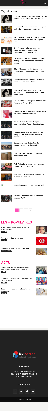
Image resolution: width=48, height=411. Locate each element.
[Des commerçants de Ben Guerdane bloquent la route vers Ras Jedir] (6, 146)
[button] (45, 3)
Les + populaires (16, 222)
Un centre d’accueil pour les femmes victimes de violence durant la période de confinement (29, 92)
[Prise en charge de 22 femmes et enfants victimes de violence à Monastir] (6, 82)
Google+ (31, 310)
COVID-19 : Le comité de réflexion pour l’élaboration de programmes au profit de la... (29, 71)
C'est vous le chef (7, 250)
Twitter (13, 310)
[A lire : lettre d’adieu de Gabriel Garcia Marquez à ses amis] (41, 230)
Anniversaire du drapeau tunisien (13, 238)
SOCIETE (4, 240)
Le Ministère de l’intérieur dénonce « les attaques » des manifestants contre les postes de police (28, 135)
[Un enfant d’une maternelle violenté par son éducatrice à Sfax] (6, 156)
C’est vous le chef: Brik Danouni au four (15, 249)
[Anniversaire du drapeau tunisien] (41, 241)
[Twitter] (27, 391)
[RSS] (21, 391)
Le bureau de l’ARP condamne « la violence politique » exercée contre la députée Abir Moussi (29, 61)
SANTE (3, 272)
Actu (5, 262)
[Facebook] (15, 391)
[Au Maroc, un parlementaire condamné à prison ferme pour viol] (6, 177)
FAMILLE (4, 293)
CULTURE (4, 231)
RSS (22, 310)
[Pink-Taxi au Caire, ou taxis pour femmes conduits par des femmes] (6, 167)
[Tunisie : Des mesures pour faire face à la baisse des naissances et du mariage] (41, 291)
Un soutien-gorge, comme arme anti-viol (29, 185)
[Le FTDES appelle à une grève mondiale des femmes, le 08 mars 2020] (6, 103)
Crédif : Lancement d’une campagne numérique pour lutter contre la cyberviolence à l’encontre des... (27, 50)
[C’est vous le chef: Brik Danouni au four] (41, 251)
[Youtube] (33, 391)
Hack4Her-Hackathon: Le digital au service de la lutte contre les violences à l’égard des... (29, 40)
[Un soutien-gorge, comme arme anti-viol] (6, 188)
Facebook (5, 310)
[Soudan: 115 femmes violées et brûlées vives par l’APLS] (6, 198)
